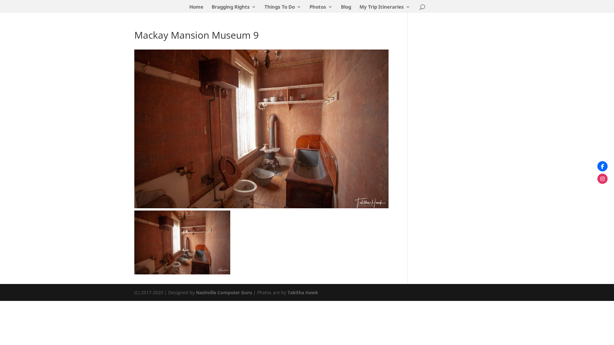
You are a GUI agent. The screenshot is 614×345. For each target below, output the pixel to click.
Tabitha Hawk (302, 292)
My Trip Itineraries (381, 7)
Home (196, 7)
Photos (318, 7)
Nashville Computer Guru (224, 292)
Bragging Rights (231, 7)
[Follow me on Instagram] (602, 179)
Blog (346, 7)
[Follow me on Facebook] (602, 166)
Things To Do (279, 7)
